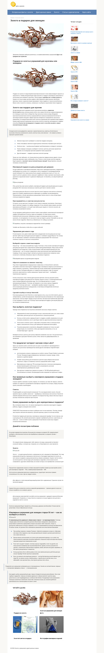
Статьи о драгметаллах (70, 12)
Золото (56, 12)
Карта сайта (86, 12)
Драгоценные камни (43, 12)
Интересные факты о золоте (22, 12)
